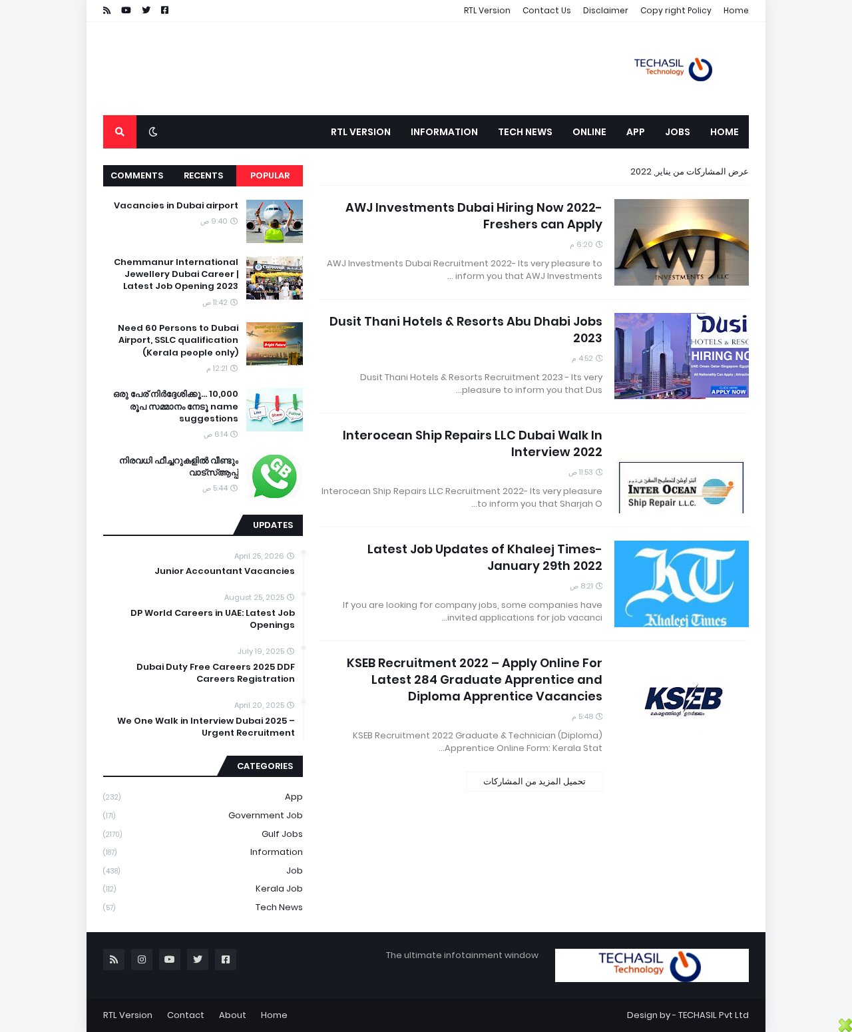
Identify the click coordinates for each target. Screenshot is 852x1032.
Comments (136, 175)
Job (203, 870)
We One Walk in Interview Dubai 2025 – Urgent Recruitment (206, 727)
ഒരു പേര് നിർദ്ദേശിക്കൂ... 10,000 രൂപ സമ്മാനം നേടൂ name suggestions (175, 406)
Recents (203, 175)
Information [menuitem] (444, 131)
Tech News (203, 907)
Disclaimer (605, 10)
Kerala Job (203, 888)
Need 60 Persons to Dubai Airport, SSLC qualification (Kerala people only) (178, 340)
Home (736, 10)
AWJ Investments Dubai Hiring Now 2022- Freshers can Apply (473, 215)
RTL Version (487, 10)
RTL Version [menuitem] (361, 131)
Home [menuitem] (724, 131)
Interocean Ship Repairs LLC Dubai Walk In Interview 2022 (472, 443)
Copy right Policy (676, 10)
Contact (185, 1015)
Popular (270, 175)
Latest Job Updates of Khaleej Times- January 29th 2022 (484, 557)
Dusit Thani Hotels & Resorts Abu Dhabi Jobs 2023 (465, 329)
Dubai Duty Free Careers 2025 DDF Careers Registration (215, 673)
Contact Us (547, 10)
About (232, 1015)
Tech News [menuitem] (525, 131)
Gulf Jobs (203, 834)
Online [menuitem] (589, 131)
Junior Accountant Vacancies (224, 571)
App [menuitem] (635, 131)
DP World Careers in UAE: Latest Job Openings (212, 619)
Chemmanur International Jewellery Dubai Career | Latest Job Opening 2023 (176, 274)
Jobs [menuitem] (677, 131)
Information (203, 852)
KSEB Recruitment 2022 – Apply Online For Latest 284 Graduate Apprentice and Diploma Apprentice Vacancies (474, 679)
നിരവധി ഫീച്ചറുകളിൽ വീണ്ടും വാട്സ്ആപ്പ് (178, 467)
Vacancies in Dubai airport (176, 206)
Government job (203, 815)
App (203, 796)
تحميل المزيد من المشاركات (534, 781)
